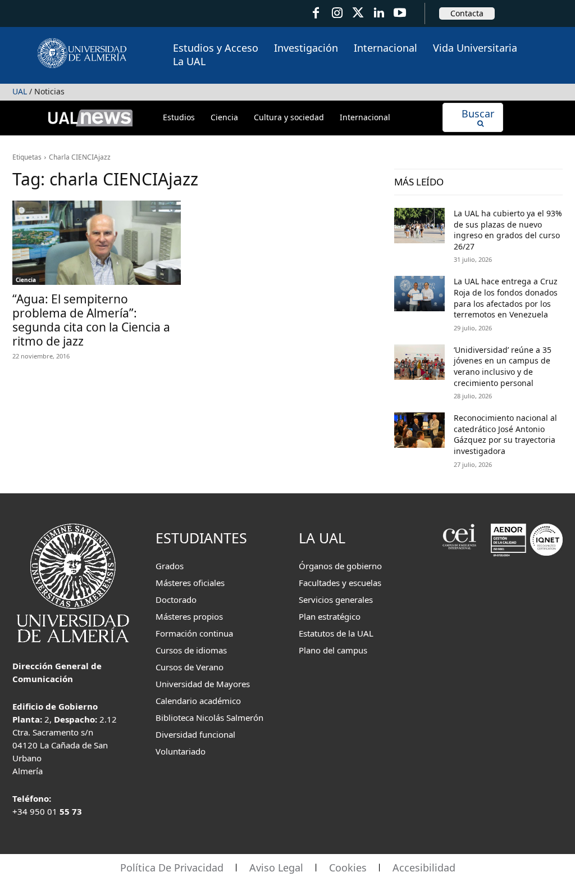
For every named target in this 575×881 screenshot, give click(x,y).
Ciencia (26, 280)
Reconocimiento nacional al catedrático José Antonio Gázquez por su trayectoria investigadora (505, 434)
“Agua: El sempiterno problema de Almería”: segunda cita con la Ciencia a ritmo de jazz (91, 320)
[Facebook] (315, 13)
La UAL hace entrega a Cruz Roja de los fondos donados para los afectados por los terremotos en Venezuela (506, 298)
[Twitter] (358, 13)
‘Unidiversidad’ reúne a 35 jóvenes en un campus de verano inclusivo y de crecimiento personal (502, 366)
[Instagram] (336, 13)
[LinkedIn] (378, 13)
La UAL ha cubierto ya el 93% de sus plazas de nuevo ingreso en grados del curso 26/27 (508, 230)
